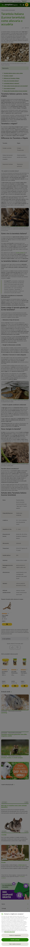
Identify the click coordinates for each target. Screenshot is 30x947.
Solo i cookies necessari (15, 944)
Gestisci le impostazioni (15, 935)
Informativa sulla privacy (10, 931)
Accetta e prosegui (15, 939)
